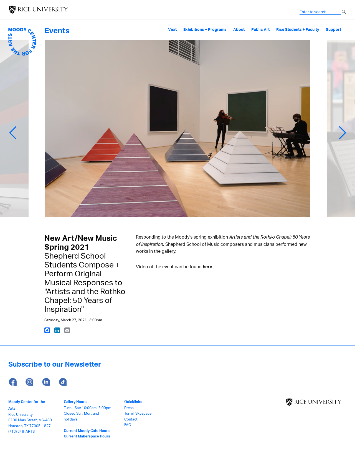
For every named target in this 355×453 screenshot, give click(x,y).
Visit (172, 29)
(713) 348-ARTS (21, 431)
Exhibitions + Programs (205, 29)
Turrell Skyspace (137, 413)
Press (129, 408)
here (207, 266)
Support (333, 29)
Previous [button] (12, 133)
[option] (177, 132)
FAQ (127, 424)
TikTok (62, 382)
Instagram (29, 382)
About (239, 29)
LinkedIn (46, 382)
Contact (131, 419)
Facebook (12, 382)
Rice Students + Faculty (297, 29)
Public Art (260, 29)
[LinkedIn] (57, 330)
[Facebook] (47, 330)
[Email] (67, 330)
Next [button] (342, 133)
